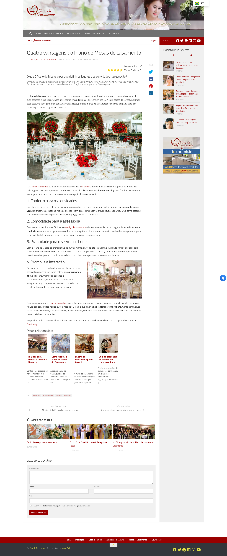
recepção (59, 395)
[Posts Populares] (191, 55)
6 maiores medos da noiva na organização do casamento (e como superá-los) (188, 94)
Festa (68, 540)
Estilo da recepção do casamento (42, 442)
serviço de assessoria (75, 227)
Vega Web (66, 548)
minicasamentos (40, 186)
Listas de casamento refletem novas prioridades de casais (187, 65)
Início (38, 33)
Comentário (34, 469)
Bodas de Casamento (137, 540)
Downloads (156, 540)
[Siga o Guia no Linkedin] (190, 40)
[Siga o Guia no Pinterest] (186, 40)
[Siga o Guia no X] (181, 40)
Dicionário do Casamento (94, 33)
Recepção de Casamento (39, 40)
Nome (32, 486)
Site (30, 496)
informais (86, 186)
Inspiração (79, 540)
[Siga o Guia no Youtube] (198, 40)
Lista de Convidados (58, 303)
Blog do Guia (72, 33)
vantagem (67, 395)
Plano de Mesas (48, 395)
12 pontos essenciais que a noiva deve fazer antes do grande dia (187, 108)
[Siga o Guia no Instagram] (194, 40)
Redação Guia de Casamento (43, 60)
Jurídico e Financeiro (115, 540)
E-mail (97, 486)
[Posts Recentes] (172, 55)
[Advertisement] (181, 220)
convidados (37, 395)
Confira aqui (32, 324)
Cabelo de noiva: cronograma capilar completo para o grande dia (188, 79)
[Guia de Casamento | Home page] (41, 11)
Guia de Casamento (52, 33)
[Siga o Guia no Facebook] (177, 40)
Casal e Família (95, 540)
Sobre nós (113, 33)
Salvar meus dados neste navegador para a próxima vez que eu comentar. (61, 506)
